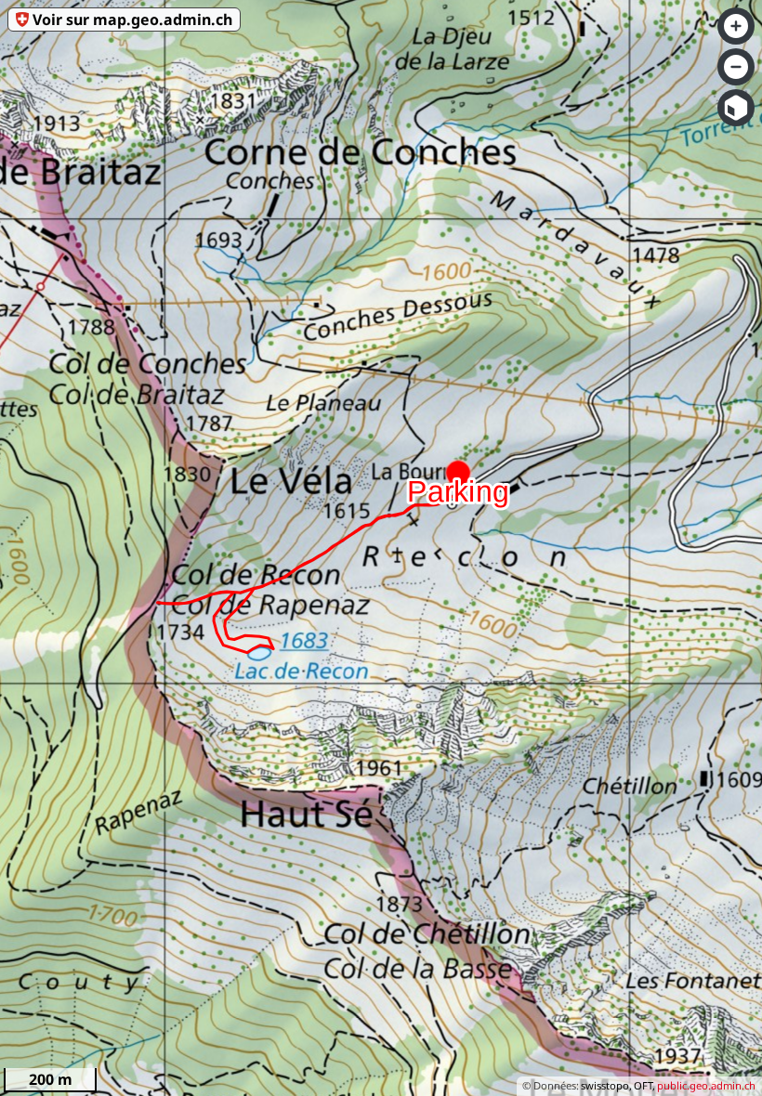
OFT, (644, 1085)
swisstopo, (606, 1085)
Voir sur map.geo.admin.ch (132, 19)
